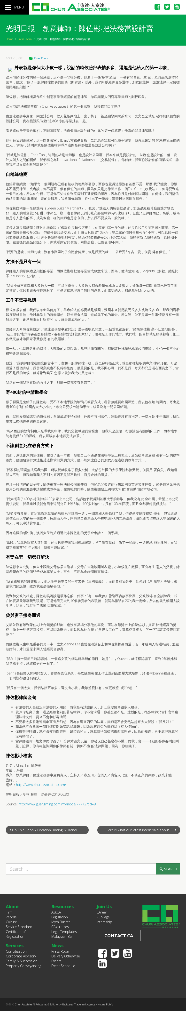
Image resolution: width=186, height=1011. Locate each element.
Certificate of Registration (16, 934)
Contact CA (118, 936)
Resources (62, 906)
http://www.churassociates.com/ (41, 784)
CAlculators (60, 926)
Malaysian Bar (62, 936)
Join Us (104, 906)
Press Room (25, 39)
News (57, 945)
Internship (104, 922)
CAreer (102, 912)
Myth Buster (60, 922)
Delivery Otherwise (65, 956)
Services (14, 945)
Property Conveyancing (23, 965)
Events (56, 961)
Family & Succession (21, 961)
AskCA (56, 912)
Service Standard (19, 926)
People (11, 917)
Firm (9, 912)
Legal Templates (64, 931)
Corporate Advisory (21, 956)
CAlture (11, 922)
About (12, 906)
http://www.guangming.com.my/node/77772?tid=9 (57, 804)
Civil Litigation (16, 951)
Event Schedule (63, 965)
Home (9, 39)
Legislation (59, 917)
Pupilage (103, 917)
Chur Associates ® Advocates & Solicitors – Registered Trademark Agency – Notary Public (64, 1004)
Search (170, 869)
